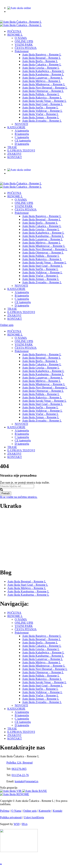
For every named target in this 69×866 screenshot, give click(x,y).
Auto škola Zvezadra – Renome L (42, 120)
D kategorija (22, 143)
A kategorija (22, 130)
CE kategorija (23, 140)
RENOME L (15, 34)
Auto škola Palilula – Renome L (40, 94)
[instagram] (7, 18)
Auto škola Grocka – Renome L (40, 67)
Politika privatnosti (11, 817)
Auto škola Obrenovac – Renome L (43, 90)
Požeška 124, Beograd (19, 762)
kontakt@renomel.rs (56, 1)
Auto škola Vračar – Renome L (40, 114)
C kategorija (22, 137)
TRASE (12, 147)
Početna (4, 810)
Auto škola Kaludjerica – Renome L (43, 71)
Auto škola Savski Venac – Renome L (44, 100)
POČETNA (14, 31)
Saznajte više (7, 563)
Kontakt (57, 810)
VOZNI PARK (24, 44)
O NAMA (21, 38)
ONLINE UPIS (24, 41)
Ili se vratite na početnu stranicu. (18, 496)
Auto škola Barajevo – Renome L (41, 54)
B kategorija (22, 134)
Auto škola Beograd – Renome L (41, 57)
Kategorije (45, 810)
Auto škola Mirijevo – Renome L (41, 81)
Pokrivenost (22, 51)
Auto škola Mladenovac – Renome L (43, 84)
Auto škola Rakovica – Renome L (42, 97)
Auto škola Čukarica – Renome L (41, 64)
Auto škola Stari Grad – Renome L (42, 104)
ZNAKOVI (14, 153)
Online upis (6, 325)
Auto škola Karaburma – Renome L (43, 74)
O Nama (16, 810)
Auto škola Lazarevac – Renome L (42, 77)
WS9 (17, 824)
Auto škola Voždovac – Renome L (42, 110)
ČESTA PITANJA (26, 47)
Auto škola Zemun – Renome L (40, 117)
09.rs (24, 824)
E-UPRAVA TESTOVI (21, 150)
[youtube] (4, 18)
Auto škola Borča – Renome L (40, 61)
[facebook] (1, 18)
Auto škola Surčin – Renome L (40, 107)
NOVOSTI (21, 124)
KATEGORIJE (16, 127)
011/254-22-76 (33, 1)
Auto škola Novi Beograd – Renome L (44, 87)
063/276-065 (12, 1)
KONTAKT (14, 157)
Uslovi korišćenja (34, 817)
